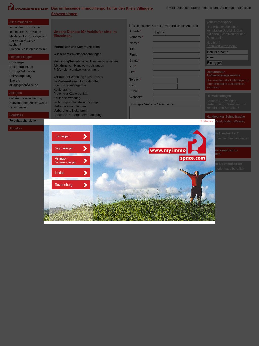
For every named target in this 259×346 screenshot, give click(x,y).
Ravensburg (63, 185)
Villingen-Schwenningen (65, 160)
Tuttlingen (62, 136)
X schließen (207, 121)
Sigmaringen (64, 148)
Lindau (59, 173)
